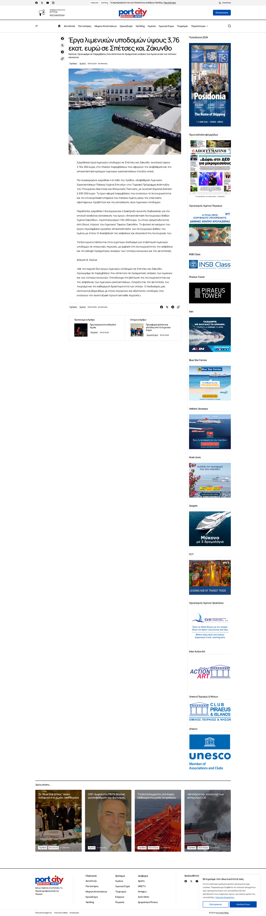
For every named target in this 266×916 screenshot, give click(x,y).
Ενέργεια (119, 896)
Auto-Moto (143, 896)
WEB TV (141, 886)
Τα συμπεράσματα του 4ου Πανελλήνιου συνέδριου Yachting (136, 3)
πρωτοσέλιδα (201, 196)
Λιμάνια (83, 63)
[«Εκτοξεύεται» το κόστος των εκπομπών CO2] (207, 821)
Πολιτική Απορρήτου (224, 897)
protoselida (221, 196)
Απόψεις (142, 891)
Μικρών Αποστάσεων (96, 891)
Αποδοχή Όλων (243, 904)
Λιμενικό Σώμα (152, 335)
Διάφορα (143, 875)
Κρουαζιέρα (92, 896)
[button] (225, 3)
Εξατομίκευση (215, 904)
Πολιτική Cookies (60, 913)
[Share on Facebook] (62, 38)
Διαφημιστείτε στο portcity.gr (57, 11)
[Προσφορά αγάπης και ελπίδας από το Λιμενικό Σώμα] (153, 328)
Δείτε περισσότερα (57, 15)
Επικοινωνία (74, 913)
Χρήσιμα (120, 875)
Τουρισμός (120, 891)
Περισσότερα (170, 3)
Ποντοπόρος (154, 847)
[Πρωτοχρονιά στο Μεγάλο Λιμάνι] (97, 328)
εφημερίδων (212, 196)
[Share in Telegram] (62, 52)
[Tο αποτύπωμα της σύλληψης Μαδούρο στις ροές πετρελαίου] (158, 821)
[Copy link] (62, 58)
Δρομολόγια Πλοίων (148, 902)
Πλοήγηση (91, 875)
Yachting (104, 3)
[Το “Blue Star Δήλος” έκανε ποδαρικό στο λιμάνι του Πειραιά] (58, 821)
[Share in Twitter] (62, 45)
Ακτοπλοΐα (53, 847)
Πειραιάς (94, 332)
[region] (229, 892)
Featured (94, 3)
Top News (73, 63)
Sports (141, 880)
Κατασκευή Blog (222, 913)
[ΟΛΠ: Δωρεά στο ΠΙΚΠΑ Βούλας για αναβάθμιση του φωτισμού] (108, 821)
